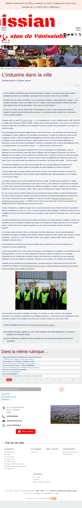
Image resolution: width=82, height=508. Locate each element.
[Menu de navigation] (4, 29)
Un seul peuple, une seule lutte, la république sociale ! (18, 361)
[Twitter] (68, 35)
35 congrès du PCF (9, 456)
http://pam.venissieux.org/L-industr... (42, 325)
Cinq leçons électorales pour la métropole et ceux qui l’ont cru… (21, 367)
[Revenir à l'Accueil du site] (2, 68)
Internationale (69, 449)
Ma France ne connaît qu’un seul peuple (14, 369)
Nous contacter (28, 431)
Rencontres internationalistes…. (71, 452)
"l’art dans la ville (26, 120)
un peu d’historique (14, 425)
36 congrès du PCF (9, 459)
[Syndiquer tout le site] (53, 498)
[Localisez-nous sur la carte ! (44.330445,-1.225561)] (61, 389)
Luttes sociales (34, 452)
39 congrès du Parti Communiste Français (15, 466)
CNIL (37, 490)
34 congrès (7, 454)
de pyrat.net (37, 493)
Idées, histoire (52, 449)
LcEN (42, 490)
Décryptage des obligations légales (67, 490)
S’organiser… (10, 449)
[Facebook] (65, 35)
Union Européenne (67, 454)
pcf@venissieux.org (14, 421)
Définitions (5, 400)
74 (73, 380)
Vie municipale (36, 477)
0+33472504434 (12, 416)
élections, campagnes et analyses (41, 482)
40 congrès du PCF (9, 468)
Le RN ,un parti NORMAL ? (10, 374)
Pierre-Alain (77, 86)
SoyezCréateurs (48, 493)
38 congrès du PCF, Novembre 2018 (13, 463)
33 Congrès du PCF (9, 452)
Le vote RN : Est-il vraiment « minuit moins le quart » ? (18, 359)
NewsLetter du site (8, 397)
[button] (61, 35)
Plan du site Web (14, 442)
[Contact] (72, 35)
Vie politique (7, 68)
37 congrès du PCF (9, 461)
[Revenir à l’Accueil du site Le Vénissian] (5, 38)
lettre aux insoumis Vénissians (11, 372)
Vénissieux (37, 474)
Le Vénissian (36, 479)
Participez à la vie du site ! (71, 502)
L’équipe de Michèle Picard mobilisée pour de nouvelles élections (21, 357)
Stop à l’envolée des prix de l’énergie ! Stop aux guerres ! (19, 363)
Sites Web (5, 394)
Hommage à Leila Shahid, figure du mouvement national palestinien (22, 376)
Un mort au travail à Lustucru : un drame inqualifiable (18, 365)
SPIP (57, 493)
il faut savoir (53, 490)
